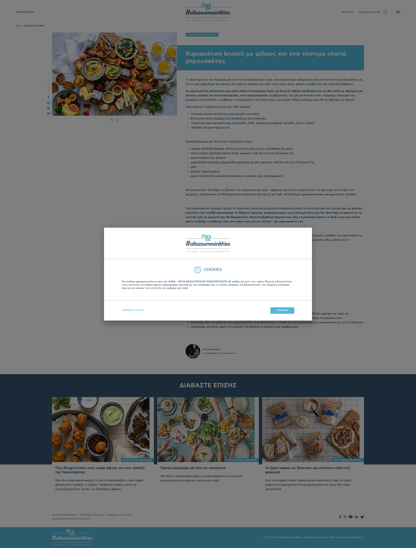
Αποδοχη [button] (282, 310)
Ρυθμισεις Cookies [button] (133, 310)
